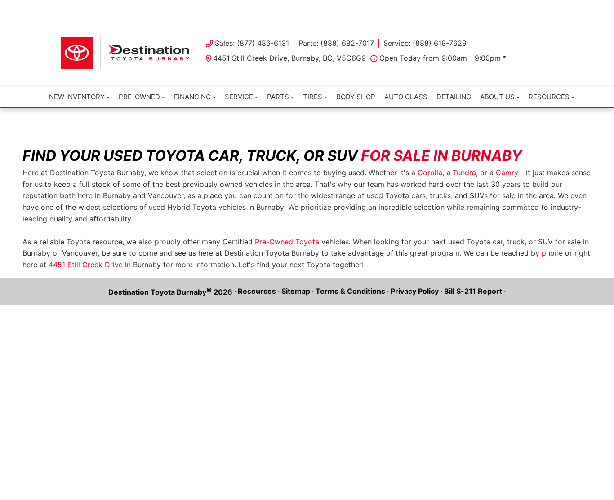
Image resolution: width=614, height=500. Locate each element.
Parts (278, 97)
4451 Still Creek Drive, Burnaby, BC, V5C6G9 (289, 57)
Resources (257, 291)
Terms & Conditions (350, 291)
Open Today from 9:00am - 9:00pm (440, 57)
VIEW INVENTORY (268, 8)
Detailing (453, 97)
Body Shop (355, 97)
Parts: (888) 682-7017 (336, 43)
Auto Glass (405, 97)
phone (552, 252)
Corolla (430, 172)
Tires (312, 97)
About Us (497, 97)
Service (239, 97)
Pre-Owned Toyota (287, 241)
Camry (507, 172)
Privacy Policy (415, 291)
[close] (545, 8)
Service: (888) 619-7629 (425, 43)
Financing (192, 97)
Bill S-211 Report (473, 291)
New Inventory (77, 97)
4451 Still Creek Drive (86, 264)
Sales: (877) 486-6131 (252, 43)
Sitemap (295, 291)
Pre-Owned (139, 97)
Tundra (464, 172)
